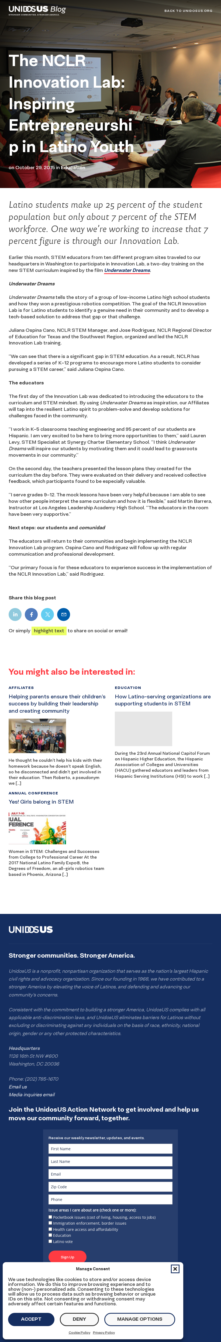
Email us (18, 1087)
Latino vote (63, 1241)
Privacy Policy (104, 1332)
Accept (31, 1319)
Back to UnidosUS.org (188, 11)
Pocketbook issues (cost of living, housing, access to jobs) (104, 1217)
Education (62, 1235)
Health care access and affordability (85, 1229)
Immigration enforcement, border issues (89, 1223)
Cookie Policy (79, 1332)
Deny (79, 1319)
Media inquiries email (31, 1095)
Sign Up (67, 1257)
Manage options (139, 1319)
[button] (175, 1269)
